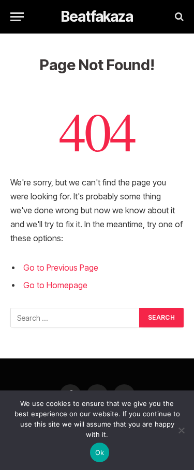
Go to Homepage (55, 285)
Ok (100, 452)
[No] (181, 430)
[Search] (178, 16)
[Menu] (17, 16)
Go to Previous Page (60, 268)
